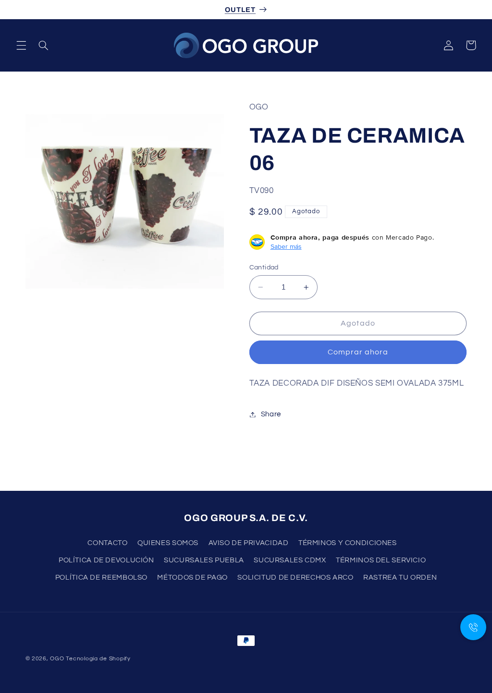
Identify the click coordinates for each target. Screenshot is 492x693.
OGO (57, 658)
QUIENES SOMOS (167, 543)
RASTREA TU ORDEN (400, 577)
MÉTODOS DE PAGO (192, 577)
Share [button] (271, 414)
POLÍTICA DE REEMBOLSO (101, 577)
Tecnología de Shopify (98, 658)
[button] (21, 45)
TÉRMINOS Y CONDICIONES (347, 543)
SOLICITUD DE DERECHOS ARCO (295, 577)
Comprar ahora (358, 352)
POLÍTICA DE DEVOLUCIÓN (106, 560)
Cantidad (264, 267)
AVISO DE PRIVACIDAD (249, 543)
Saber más (286, 246)
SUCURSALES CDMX (290, 560)
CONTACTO (107, 543)
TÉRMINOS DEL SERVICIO (381, 560)
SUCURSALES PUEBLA (204, 560)
